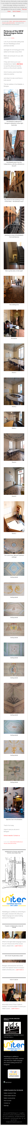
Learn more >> (19, 946)
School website (8, 835)
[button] (14, 1073)
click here (19, 64)
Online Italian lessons (10, 1095)
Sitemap (6, 1105)
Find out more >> (8, 1037)
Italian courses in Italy (10, 1093)
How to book (7, 1100)
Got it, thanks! (16, 11)
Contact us (17, 835)
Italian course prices (9, 1098)
